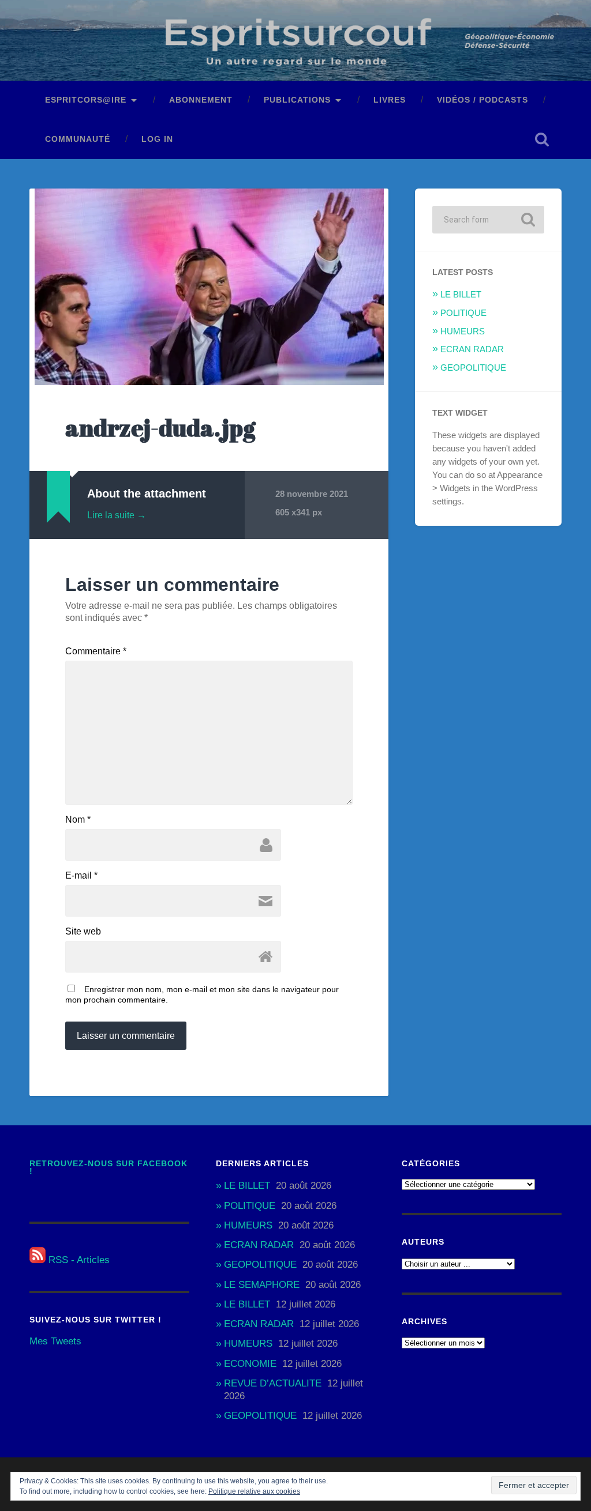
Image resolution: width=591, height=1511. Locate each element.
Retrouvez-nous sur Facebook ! (108, 1167)
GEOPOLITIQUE (473, 367)
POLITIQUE (463, 313)
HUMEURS (462, 331)
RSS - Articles (78, 1259)
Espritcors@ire (85, 100)
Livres (389, 100)
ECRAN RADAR (472, 349)
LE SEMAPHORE (262, 1284)
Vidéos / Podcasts (482, 100)
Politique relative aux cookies (254, 1491)
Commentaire (95, 651)
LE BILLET (460, 294)
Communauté (77, 139)
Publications (297, 100)
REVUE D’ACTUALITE (272, 1383)
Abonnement (201, 100)
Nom (78, 819)
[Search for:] (488, 219)
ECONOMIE (250, 1363)
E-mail (81, 875)
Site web (83, 931)
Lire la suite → (116, 515)
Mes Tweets (55, 1341)
